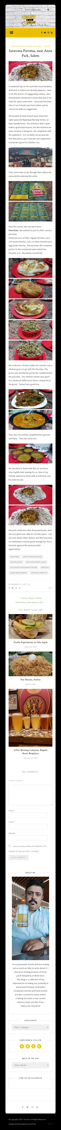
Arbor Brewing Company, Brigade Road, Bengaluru (30, 751)
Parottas (45, 567)
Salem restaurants (18, 573)
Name (12, 810)
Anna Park (14, 557)
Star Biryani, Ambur (30, 679)
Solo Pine (26, 1119)
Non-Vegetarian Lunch (36, 562)
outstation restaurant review (23, 567)
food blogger (16, 562)
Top (49, 1124)
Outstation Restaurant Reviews (26, 46)
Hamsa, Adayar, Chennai (31, 598)
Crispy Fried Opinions (32, 557)
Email (12, 822)
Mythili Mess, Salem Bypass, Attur (30, 602)
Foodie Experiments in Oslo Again (31, 642)
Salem (46, 46)
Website (12, 833)
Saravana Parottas (39, 573)
